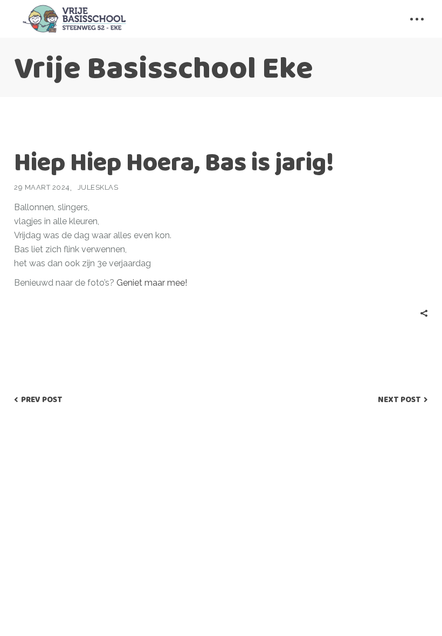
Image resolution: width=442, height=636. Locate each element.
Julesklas (98, 187)
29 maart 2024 (42, 187)
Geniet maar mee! (150, 283)
